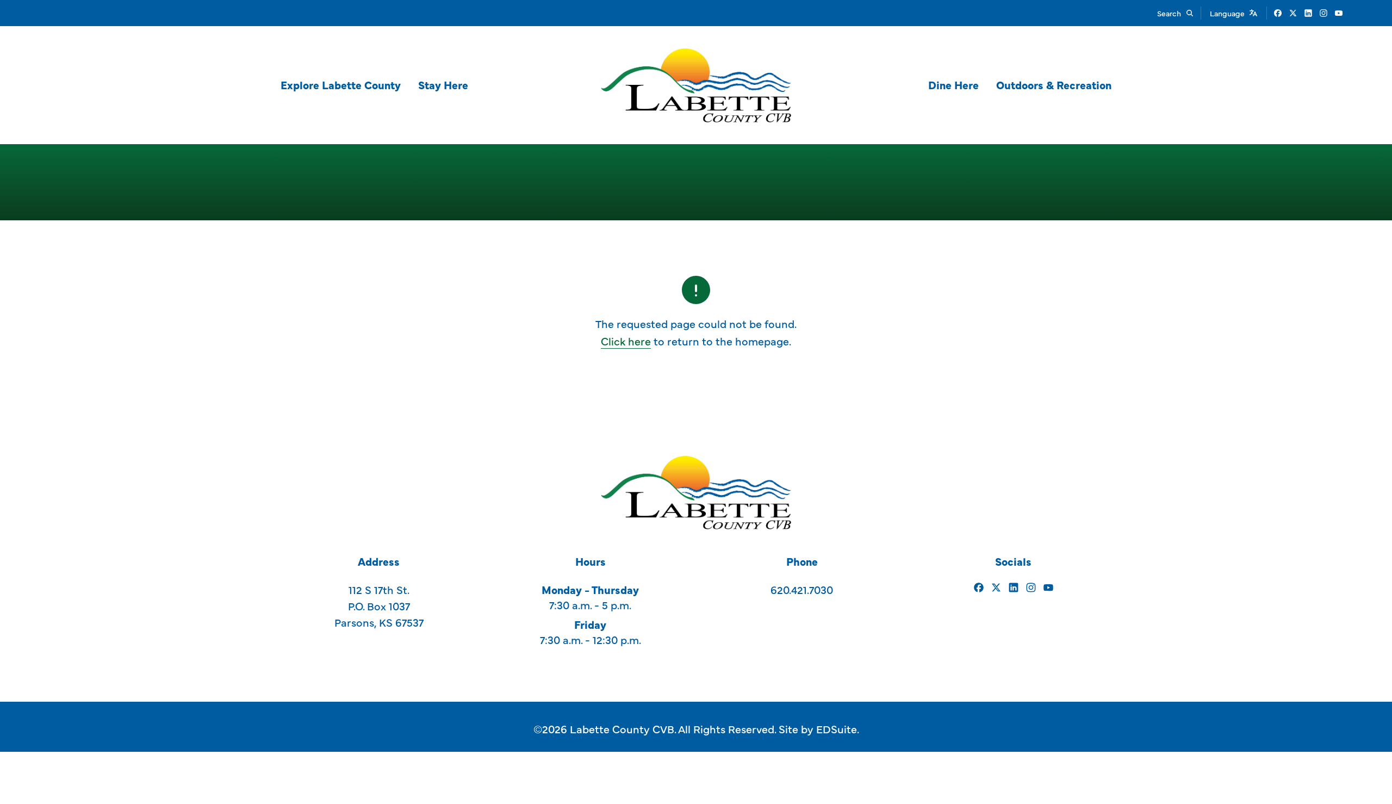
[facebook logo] (1277, 13)
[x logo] (1293, 13)
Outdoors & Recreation (1053, 84)
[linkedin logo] (1308, 13)
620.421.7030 (801, 589)
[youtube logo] (1338, 13)
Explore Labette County (341, 84)
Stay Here (443, 84)
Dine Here (953, 84)
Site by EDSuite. (819, 728)
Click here (626, 340)
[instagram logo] (1323, 13)
